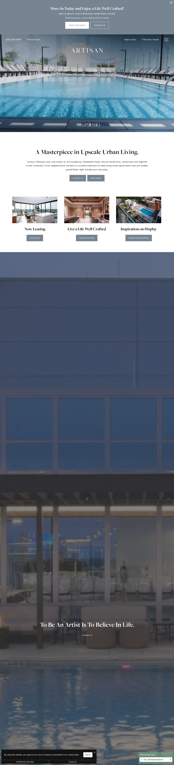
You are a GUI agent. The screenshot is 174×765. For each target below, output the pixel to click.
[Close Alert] (171, 3)
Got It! (87, 755)
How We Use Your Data (25, 762)
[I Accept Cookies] (94, 753)
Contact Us (73, 762)
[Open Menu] (166, 39)
